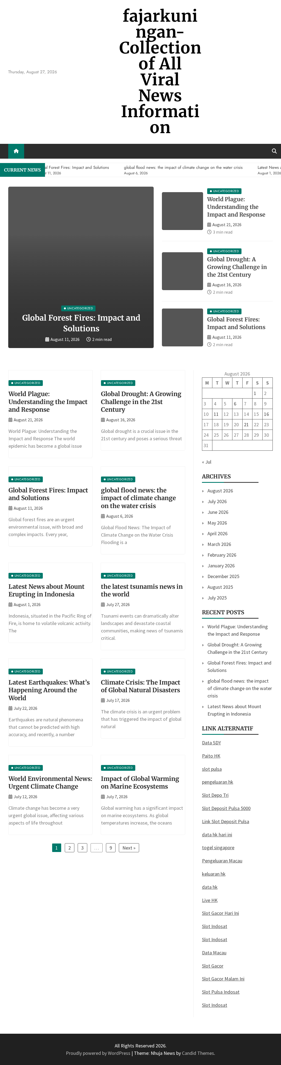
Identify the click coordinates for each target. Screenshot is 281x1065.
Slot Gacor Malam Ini (223, 979)
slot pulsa (212, 769)
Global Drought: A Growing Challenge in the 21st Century (237, 267)
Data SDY (211, 742)
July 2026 (217, 501)
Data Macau (214, 952)
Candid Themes (198, 1053)
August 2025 (220, 587)
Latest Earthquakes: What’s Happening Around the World (49, 690)
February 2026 (221, 555)
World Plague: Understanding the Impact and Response (236, 207)
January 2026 (221, 565)
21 (246, 424)
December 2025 (223, 576)
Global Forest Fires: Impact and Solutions (48, 494)
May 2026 (217, 523)
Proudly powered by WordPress (98, 1053)
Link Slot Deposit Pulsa (225, 821)
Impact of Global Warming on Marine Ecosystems (140, 783)
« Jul (206, 462)
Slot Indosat (214, 926)
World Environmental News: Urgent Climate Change (50, 783)
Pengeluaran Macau (222, 860)
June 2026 (217, 512)
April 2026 (217, 533)
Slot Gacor (212, 966)
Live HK (210, 900)
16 (266, 414)
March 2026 (219, 544)
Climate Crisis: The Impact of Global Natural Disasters (140, 686)
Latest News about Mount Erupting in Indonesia (47, 590)
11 (216, 414)
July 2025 (217, 598)
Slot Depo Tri (215, 795)
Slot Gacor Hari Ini (220, 913)
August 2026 (220, 490)
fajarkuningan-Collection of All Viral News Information (160, 72)
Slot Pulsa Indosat (221, 992)
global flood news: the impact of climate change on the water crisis (138, 498)
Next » (129, 848)
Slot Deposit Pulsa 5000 (226, 808)
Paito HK (211, 756)
